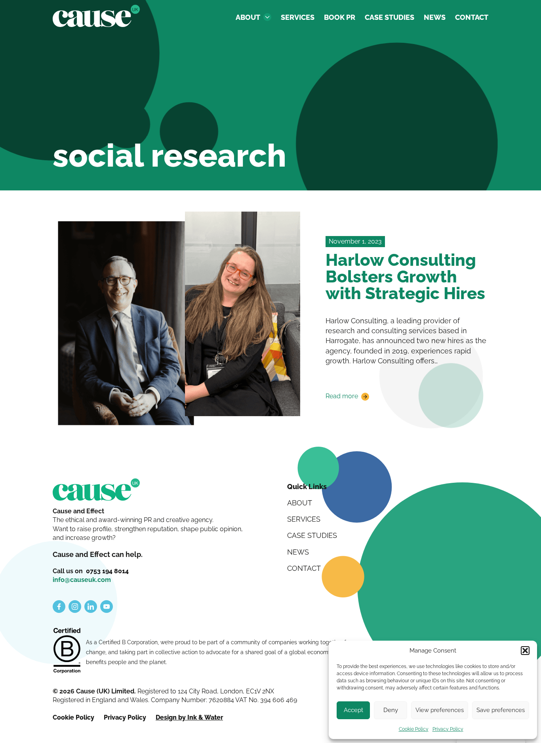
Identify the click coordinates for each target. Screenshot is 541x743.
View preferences (439, 710)
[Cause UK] (96, 16)
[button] (525, 651)
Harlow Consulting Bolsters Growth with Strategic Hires (405, 276)
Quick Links (307, 486)
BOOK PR (339, 17)
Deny (390, 710)
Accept (353, 710)
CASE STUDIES (389, 17)
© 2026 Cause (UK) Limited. (95, 691)
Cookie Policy (414, 729)
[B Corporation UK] (67, 651)
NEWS (435, 17)
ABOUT (248, 17)
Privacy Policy (447, 729)
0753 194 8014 (107, 571)
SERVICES (297, 17)
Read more (342, 396)
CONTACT (471, 17)
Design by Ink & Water (189, 717)
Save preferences (500, 710)
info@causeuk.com (82, 580)
